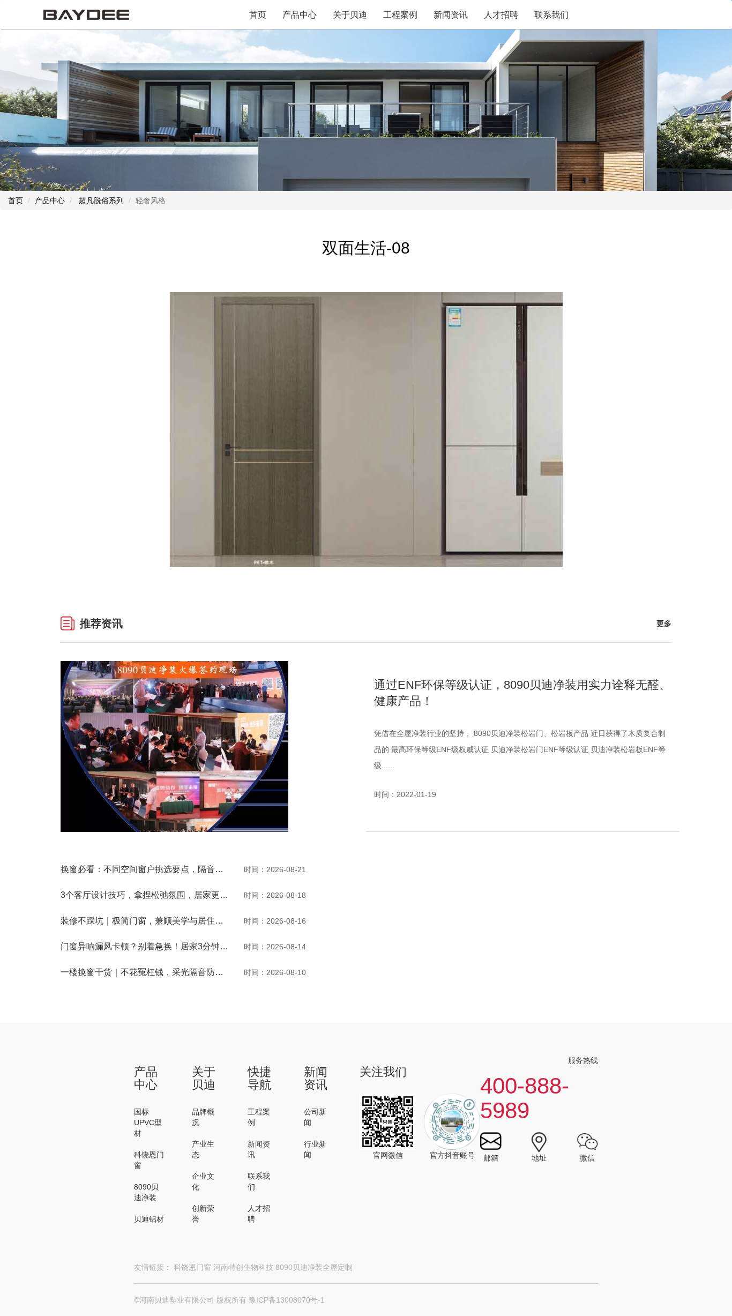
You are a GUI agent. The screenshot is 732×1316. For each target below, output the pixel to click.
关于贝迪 (350, 14)
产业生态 (203, 1149)
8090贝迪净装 (146, 1192)
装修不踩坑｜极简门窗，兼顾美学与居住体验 (146, 920)
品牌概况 (203, 1117)
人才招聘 (501, 14)
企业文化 (203, 1181)
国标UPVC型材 (148, 1122)
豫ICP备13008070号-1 (287, 1300)
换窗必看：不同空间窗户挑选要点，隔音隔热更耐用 (159, 869)
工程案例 (400, 14)
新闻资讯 (451, 14)
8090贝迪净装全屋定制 (314, 1267)
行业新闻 (315, 1149)
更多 (663, 623)
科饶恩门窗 (149, 1160)
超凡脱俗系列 (101, 200)
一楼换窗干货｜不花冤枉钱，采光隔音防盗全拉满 (155, 972)
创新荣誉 (203, 1213)
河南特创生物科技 (243, 1267)
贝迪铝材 (149, 1219)
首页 (257, 14)
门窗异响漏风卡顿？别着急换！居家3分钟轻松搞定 (157, 946)
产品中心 (299, 14)
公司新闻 (315, 1117)
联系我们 (551, 14)
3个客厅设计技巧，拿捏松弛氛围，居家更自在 (149, 894)
